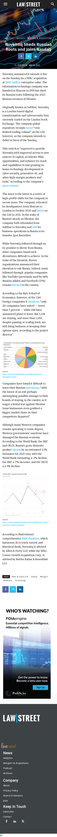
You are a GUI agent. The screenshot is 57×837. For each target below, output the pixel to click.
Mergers (44, 577)
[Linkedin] (36, 56)
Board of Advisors (13, 795)
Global (34, 577)
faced (29, 127)
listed (40, 210)
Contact (7, 816)
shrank (16, 449)
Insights (20, 38)
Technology (20, 581)
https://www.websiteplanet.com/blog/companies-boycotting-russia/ (22, 375)
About (6, 785)
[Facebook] (21, 56)
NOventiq (7, 581)
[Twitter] (28, 56)
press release (10, 185)
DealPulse (22, 65)
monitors (33, 301)
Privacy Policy (10, 790)
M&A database (30, 538)
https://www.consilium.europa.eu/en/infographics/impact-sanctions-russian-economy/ (25, 523)
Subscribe (8, 811)
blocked (16, 285)
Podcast (7, 768)
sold (34, 227)
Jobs (5, 800)
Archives (7, 773)
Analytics (9, 38)
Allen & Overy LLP (20, 577)
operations (32, 387)
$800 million (13, 82)
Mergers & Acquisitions (40, 38)
